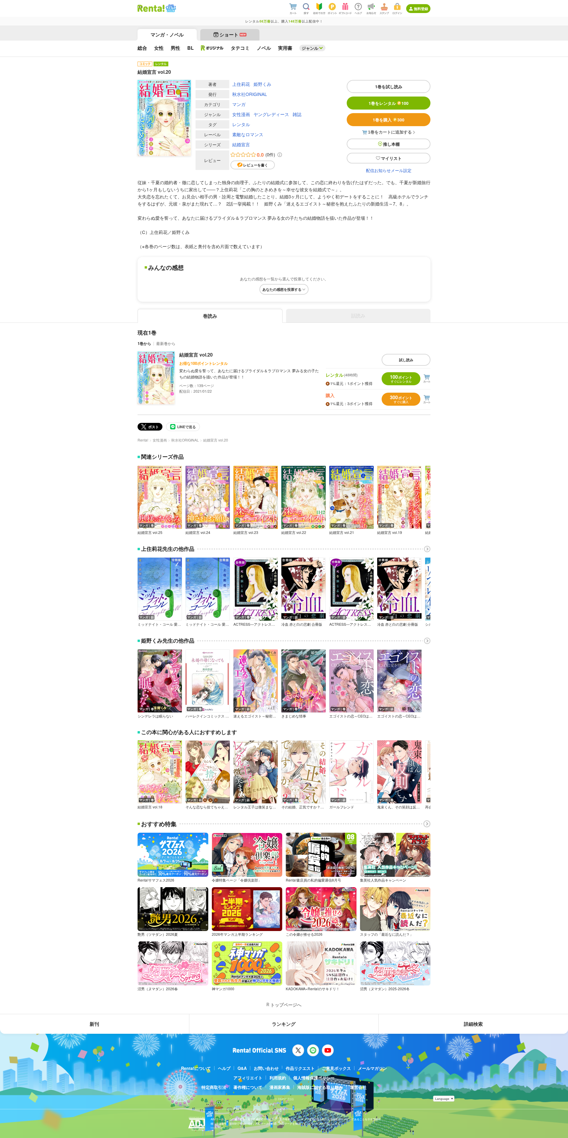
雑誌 (297, 114)
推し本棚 (391, 144)
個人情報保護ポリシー (314, 1078)
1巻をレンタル (389, 103)
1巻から (144, 343)
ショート (233, 34)
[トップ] (151, 8)
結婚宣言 (241, 144)
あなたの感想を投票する (281, 289)
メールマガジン (372, 1068)
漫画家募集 (280, 1087)
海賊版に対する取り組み (320, 1087)
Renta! (143, 439)
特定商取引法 (213, 1087)
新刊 (94, 1023)
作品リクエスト (300, 1068)
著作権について (247, 1087)
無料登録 (421, 8)
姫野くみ (262, 84)
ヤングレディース (271, 114)
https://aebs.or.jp (221, 1128)
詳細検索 (473, 1023)
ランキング (284, 1023)
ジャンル (310, 48)
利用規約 (278, 1078)
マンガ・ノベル (167, 34)
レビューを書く (255, 165)
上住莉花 (241, 84)
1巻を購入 (388, 120)
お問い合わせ (266, 1068)
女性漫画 (241, 114)
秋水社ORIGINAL (249, 94)
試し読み (406, 359)
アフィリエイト (247, 1078)
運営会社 (358, 1087)
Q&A (242, 1068)
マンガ (239, 104)
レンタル (241, 124)
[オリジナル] (212, 48)
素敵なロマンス (247, 134)
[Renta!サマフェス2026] (170, 8)
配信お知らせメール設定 (389, 170)
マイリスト (391, 158)
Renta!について (196, 1068)
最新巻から (165, 343)
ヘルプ (224, 1068)
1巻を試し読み (388, 86)
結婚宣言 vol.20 (196, 354)
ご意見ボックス (336, 1068)
